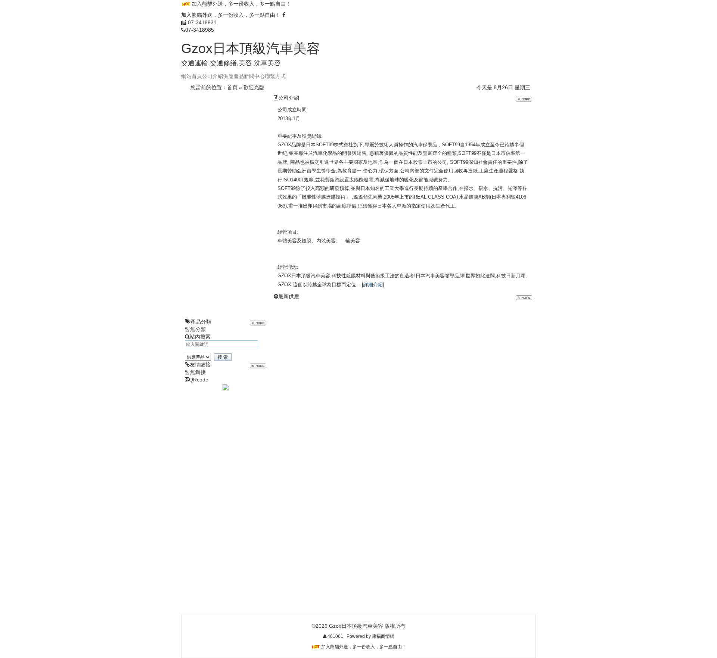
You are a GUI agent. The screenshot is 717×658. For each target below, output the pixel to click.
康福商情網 (383, 636)
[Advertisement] (225, 206)
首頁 (232, 87)
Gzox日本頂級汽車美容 (250, 48)
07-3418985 (199, 30)
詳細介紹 (373, 284)
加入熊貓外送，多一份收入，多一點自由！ (241, 4)
